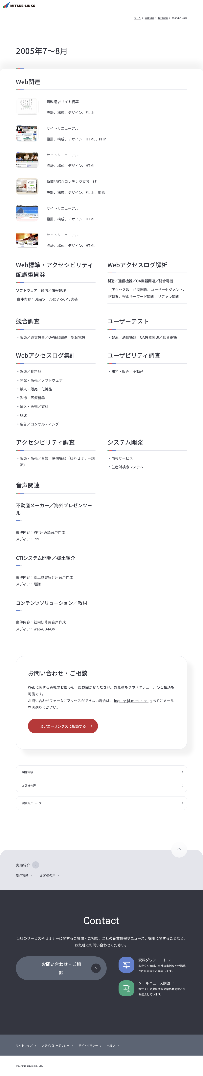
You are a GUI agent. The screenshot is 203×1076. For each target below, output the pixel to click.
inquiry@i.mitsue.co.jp (133, 700)
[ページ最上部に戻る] (179, 850)
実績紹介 (149, 18)
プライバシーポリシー (55, 1045)
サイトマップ (24, 1045)
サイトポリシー (88, 1045)
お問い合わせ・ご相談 (61, 968)
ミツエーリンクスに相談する (63, 726)
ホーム (137, 18)
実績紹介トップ (31, 803)
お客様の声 (29, 785)
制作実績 (163, 18)
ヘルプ (111, 1045)
